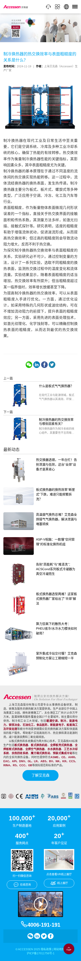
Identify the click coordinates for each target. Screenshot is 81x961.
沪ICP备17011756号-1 (40, 953)
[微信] (29, 364)
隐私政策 (46, 949)
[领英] (36, 364)
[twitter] (52, 364)
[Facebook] (44, 364)
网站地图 (59, 949)
